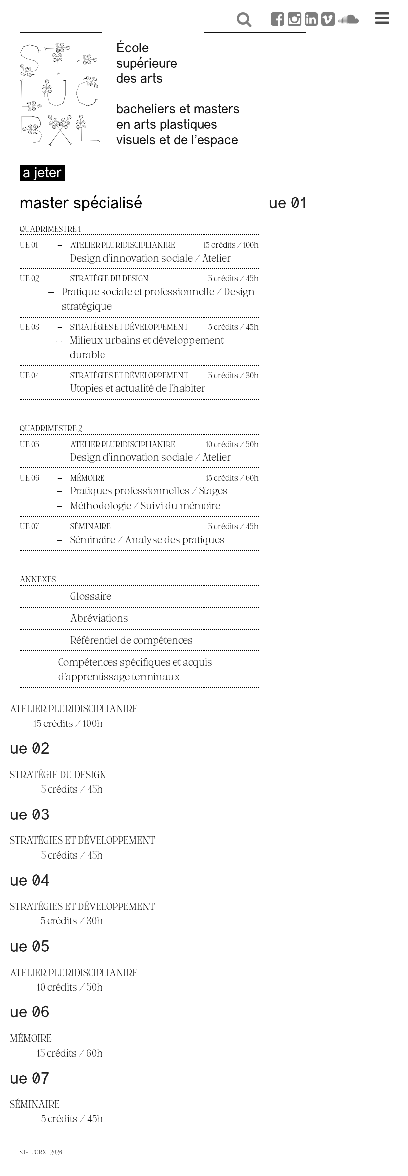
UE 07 (30, 1079)
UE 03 (30, 816)
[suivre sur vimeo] (328, 21)
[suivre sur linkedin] (311, 21)
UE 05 (30, 948)
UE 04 (30, 882)
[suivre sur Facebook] (277, 21)
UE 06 (30, 1013)
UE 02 (30, 750)
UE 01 (288, 204)
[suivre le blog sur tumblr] (294, 21)
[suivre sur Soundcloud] (348, 21)
